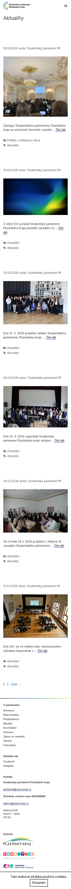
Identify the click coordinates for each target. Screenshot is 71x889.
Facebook (9, 761)
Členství (7, 740)
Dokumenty (9, 745)
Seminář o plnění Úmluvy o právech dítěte (29, 39)
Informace (8, 710)
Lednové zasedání (20, 579)
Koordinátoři (10, 727)
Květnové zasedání (21, 266)
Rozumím (39, 883)
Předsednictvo (11, 719)
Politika (12, 140)
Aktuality (13, 145)
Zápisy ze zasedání (14, 736)
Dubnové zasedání (21, 371)
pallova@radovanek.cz (16, 803)
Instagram (8, 765)
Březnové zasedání (21, 474)
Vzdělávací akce (29, 140)
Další (16, 684)
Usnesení (8, 732)
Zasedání (13, 242)
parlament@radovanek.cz (17, 789)
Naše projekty (11, 714)
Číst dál (61, 129)
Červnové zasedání (22, 163)
